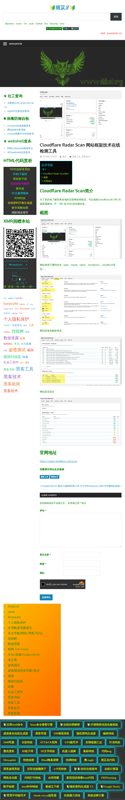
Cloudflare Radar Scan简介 (56, 173)
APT (5, 298)
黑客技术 (86, 156)
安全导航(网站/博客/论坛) (25, 633)
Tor (21, 313)
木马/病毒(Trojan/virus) (24, 654)
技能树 (18, 331)
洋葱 (5, 350)
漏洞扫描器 (12, 356)
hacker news (8, 309)
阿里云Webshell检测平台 (20, 148)
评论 (43, 510)
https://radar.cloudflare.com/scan (58, 461)
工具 (31, 325)
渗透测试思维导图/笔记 (24, 670)
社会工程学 (11, 362)
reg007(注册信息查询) (18, 111)
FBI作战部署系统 (20, 169)
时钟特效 (19, 198)
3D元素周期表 (20, 193)
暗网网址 (8, 343)
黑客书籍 (9, 369)
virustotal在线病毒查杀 (19, 125)
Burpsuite (14, 617)
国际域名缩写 (20, 212)
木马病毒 (26, 343)
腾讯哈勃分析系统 (16, 129)
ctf (28, 304)
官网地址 (48, 181)
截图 (46, 177)
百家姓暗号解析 (20, 183)
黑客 (27, 362)
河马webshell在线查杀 (18, 152)
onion (7, 313)
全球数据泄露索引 (20, 628)
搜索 (116, 16)
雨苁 (64, 156)
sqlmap (15, 313)
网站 (42, 572)
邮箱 (43, 563)
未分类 (12, 660)
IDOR (16, 309)
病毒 (25, 357)
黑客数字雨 (20, 178)
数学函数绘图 (20, 207)
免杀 (25, 325)
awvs (11, 298)
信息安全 (17, 325)
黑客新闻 (12, 383)
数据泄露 (11, 338)
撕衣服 (20, 188)
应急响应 (7, 332)
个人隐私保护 (16, 319)
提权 (27, 331)
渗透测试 (17, 349)
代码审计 (7, 325)
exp (31, 304)
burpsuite (11, 303)
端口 (22, 362)
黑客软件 (11, 390)
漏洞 (30, 350)
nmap (33, 308)
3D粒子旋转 (20, 174)
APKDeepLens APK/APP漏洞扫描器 (102, 485)
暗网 (22, 338)
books (19, 298)
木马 (17, 343)
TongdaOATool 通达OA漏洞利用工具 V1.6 (62, 485)
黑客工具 (76, 156)
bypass (22, 304)
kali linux (24, 308)
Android (13, 606)
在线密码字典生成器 (20, 202)
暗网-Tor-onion (18, 649)
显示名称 (45, 554)
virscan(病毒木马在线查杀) (20, 133)
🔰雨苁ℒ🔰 (63, 7)
